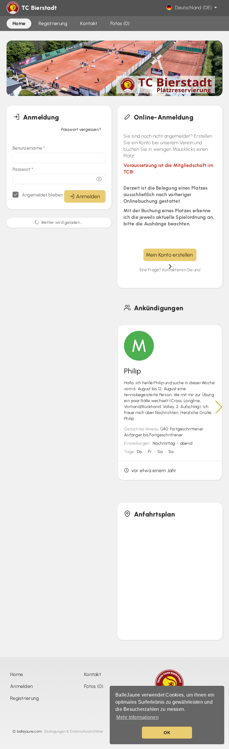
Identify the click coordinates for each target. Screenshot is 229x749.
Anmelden (88, 196)
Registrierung (24, 698)
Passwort (23, 169)
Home (16, 674)
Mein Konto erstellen (170, 255)
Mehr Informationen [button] (137, 717)
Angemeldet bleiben (42, 195)
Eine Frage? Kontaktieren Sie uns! (170, 269)
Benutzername (29, 148)
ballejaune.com (29, 731)
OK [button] (167, 732)
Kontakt (92, 674)
